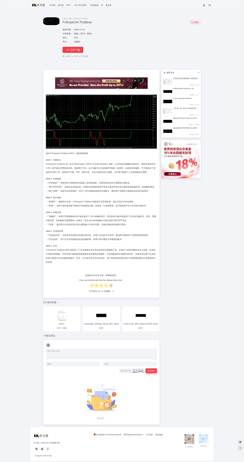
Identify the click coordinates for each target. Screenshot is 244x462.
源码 (89, 33)
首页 (65, 18)
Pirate (62, 323)
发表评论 (151, 370)
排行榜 (61, 5)
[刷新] (198, 72)
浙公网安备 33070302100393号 (108, 434)
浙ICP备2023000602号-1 (134, 434)
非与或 (52, 5)
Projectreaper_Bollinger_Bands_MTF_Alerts (101, 323)
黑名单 (108, 5)
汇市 (48, 167)
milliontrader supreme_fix (183, 88)
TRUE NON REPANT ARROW (185, 78)
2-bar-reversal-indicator (183, 98)
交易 (105, 163)
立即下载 (75, 50)
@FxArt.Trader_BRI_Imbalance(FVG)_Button (140, 323)
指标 (70, 18)
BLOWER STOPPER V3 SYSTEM (187, 128)
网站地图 (159, 434)
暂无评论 (50, 335)
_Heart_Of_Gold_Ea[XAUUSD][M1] (187, 108)
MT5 (82, 33)
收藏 (196, 22)
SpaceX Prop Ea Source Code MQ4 (188, 118)
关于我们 (149, 434)
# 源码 (64, 328)
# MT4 (59, 328)
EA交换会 (94, 5)
